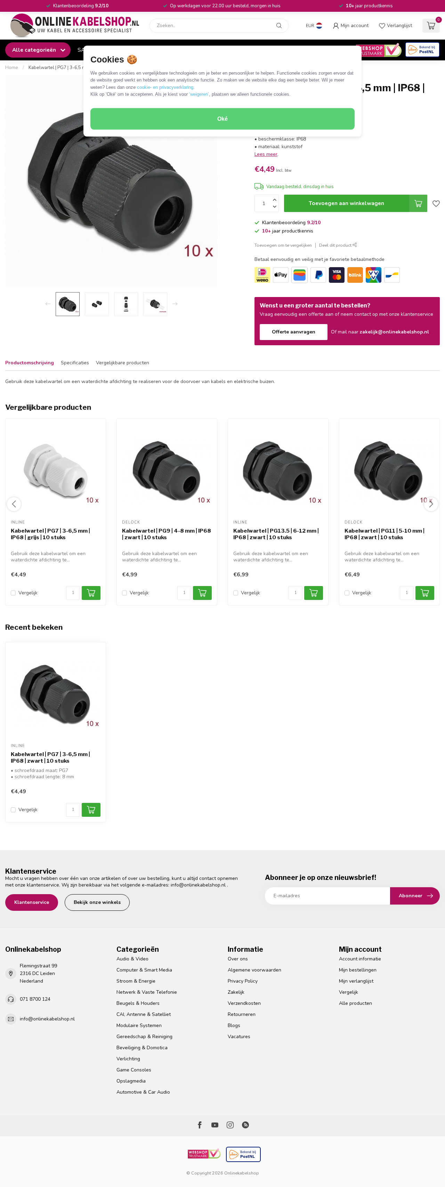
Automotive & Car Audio (143, 1092)
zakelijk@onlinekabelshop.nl (394, 332)
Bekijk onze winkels (97, 902)
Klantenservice (31, 902)
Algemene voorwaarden (254, 970)
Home (11, 68)
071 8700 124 (35, 999)
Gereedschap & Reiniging (144, 1036)
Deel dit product (336, 245)
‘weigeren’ (199, 94)
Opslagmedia (131, 1081)
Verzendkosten (244, 1003)
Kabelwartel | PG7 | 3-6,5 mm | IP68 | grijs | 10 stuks (50, 534)
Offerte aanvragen (293, 332)
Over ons (238, 959)
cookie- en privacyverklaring (165, 87)
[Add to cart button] (91, 810)
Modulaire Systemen (139, 1025)
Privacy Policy (243, 981)
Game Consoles (133, 1070)
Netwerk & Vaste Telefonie (146, 992)
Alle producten (355, 1003)
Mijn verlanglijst (356, 981)
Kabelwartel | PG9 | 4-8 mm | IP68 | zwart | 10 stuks (166, 534)
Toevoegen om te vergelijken (283, 245)
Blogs (234, 1025)
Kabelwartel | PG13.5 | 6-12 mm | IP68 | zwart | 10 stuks (276, 534)
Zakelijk (236, 992)
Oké (222, 119)
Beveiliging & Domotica (142, 1047)
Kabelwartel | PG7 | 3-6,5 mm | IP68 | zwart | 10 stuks (83, 68)
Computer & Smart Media (144, 970)
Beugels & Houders (138, 1003)
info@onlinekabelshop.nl (198, 885)
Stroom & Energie (135, 981)
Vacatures (239, 1036)
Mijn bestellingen (358, 970)
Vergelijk (28, 592)
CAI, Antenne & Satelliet (143, 1014)
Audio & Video (132, 959)
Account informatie (360, 959)
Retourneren (242, 1014)
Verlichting (128, 1058)
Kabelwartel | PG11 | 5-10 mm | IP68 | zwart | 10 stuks (384, 534)
